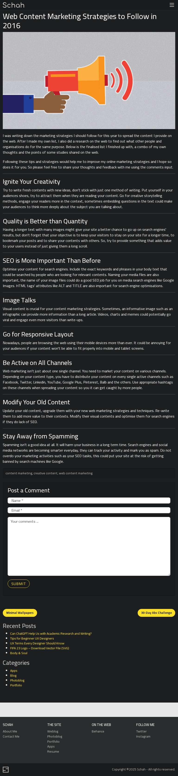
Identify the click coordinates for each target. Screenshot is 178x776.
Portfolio (16, 685)
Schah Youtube (110, 710)
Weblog (52, 731)
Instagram (143, 736)
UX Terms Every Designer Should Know (37, 643)
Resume (53, 751)
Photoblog (17, 680)
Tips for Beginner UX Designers (32, 638)
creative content (45, 473)
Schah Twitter (88, 710)
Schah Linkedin (67, 710)
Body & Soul (18, 653)
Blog (13, 675)
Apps (13, 671)
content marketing (19, 473)
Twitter (141, 731)
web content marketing (75, 473)
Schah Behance (78, 710)
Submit (18, 583)
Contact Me (11, 736)
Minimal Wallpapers (20, 612)
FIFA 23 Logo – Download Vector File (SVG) (39, 648)
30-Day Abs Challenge (156, 612)
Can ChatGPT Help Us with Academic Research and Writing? (51, 633)
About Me (10, 731)
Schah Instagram (99, 710)
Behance (98, 731)
